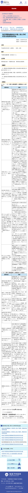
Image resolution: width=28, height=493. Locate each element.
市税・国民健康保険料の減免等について (12, 17)
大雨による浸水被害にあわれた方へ (11, 15)
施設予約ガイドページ (7, 455)
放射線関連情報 (19, 27)
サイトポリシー (18, 486)
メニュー (25, 3)
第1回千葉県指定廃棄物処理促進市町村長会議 (12, 444)
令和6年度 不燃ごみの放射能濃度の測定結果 (12, 453)
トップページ (5, 27)
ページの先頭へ (23, 422)
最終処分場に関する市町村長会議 (17, 29)
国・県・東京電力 (4, 29)
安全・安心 (12, 27)
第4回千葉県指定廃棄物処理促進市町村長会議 (12, 435)
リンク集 (21, 488)
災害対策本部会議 (7, 22)
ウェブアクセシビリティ (11, 488)
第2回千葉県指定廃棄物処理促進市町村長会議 (12, 439)
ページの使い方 (9, 486)
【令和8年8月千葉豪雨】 (7, 13)
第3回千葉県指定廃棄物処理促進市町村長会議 (12, 437)
